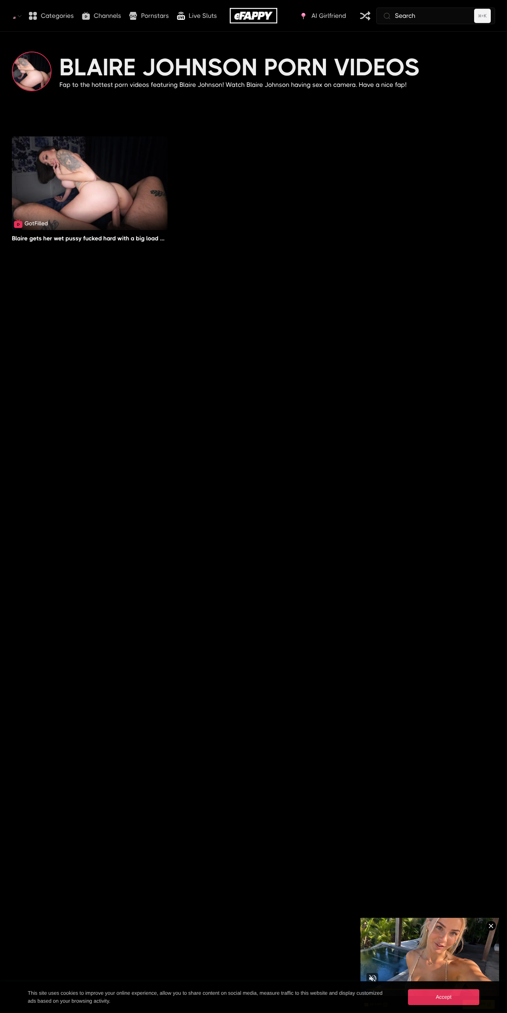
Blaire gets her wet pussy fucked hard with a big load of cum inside (104, 238)
